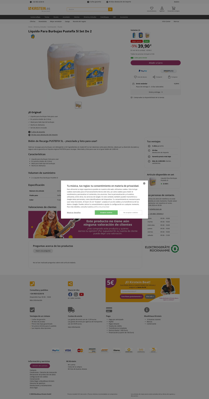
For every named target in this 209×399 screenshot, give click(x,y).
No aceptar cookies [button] (130, 212)
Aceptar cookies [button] (106, 212)
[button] (74, 212)
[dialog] (104, 199)
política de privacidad (101, 207)
